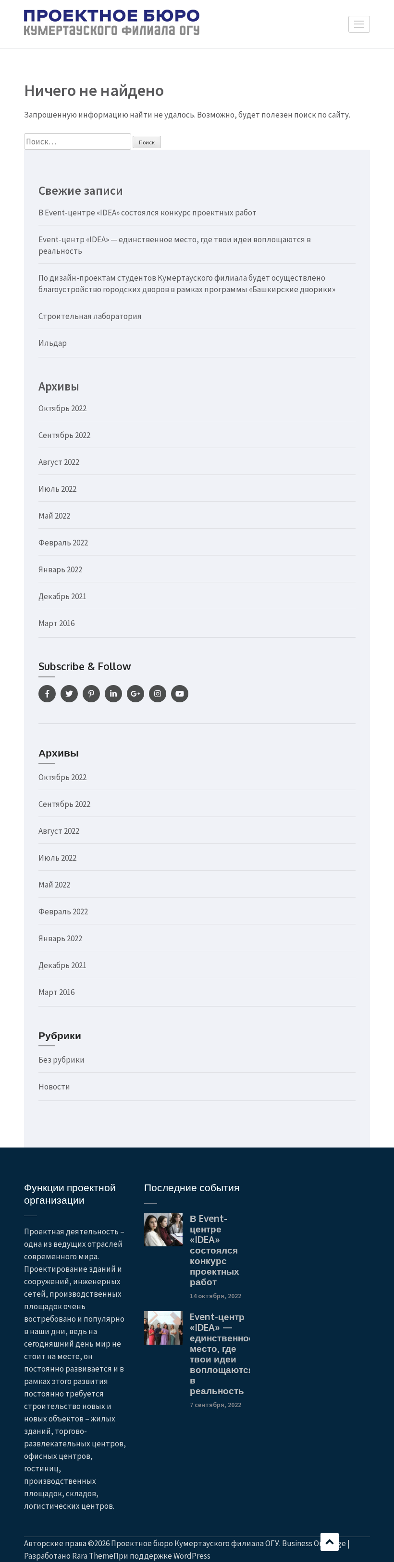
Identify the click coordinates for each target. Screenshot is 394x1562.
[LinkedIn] (113, 693)
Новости (54, 1086)
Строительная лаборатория (90, 316)
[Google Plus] (135, 693)
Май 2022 (54, 515)
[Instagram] (157, 693)
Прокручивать (329, 1542)
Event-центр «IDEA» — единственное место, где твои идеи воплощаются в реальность (222, 1353)
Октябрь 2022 (62, 408)
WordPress (191, 1555)
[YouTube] (179, 693)
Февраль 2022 (63, 542)
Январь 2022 (60, 569)
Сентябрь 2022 (64, 435)
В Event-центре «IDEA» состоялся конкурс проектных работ (147, 212)
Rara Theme (92, 1555)
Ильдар (52, 343)
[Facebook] (47, 693)
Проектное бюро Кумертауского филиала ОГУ (195, 1543)
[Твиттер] (69, 693)
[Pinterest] (91, 693)
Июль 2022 (57, 489)
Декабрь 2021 (62, 596)
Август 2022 (58, 462)
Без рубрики (61, 1059)
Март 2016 (56, 623)
